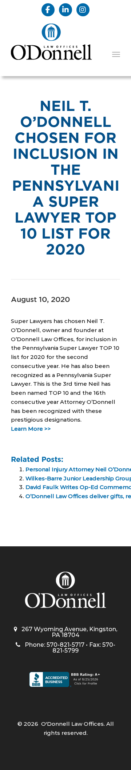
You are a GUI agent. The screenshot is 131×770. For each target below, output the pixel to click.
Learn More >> (31, 428)
